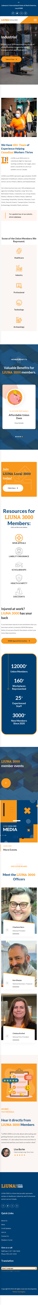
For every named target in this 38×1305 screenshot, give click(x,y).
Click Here (12, 488)
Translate (16, 1271)
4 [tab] (22, 436)
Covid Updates (6, 1228)
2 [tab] (18, 436)
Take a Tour (10, 59)
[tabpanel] (19, 410)
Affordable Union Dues (19, 416)
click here (17, 217)
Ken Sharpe (17, 980)
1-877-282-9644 (14, 1251)
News (3, 1224)
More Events (10, 849)
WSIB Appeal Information (17, 641)
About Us (4, 1221)
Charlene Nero (18, 927)
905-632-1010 (11, 1254)
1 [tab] (16, 436)
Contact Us (5, 1236)
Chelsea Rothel (19, 1033)
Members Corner (7, 1240)
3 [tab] (20, 436)
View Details (19, 423)
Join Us (3, 1232)
